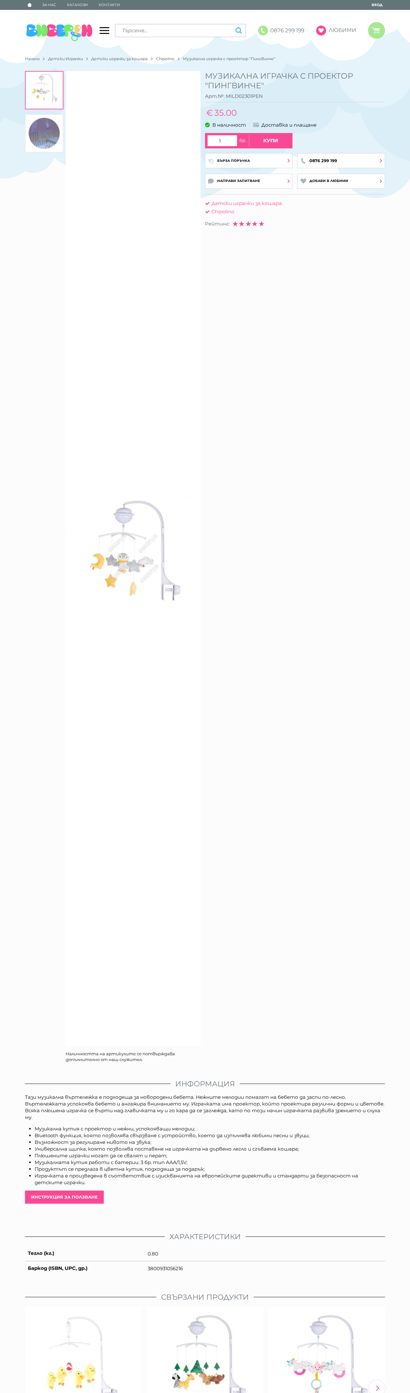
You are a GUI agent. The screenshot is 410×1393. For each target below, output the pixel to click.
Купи (270, 141)
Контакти (109, 5)
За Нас (49, 5)
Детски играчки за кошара (119, 58)
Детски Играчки (65, 58)
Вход (377, 5)
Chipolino (165, 58)
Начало (32, 58)
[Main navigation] (104, 30)
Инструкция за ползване (64, 1197)
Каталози (77, 5)
